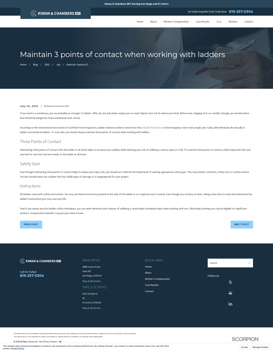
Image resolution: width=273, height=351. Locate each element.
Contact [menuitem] (249, 21)
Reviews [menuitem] (233, 21)
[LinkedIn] (230, 304)
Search (213, 262)
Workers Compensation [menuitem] (176, 21)
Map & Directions (91, 308)
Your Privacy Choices (48, 341)
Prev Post (31, 224)
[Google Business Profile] (230, 293)
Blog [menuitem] (219, 21)
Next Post (241, 224)
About (148, 272)
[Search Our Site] (249, 263)
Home (148, 266)
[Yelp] (230, 282)
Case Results (152, 285)
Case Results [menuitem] (202, 21)
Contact (149, 291)
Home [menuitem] (140, 21)
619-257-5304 (241, 11)
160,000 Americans (152, 127)
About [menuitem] (153, 21)
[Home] (55, 13)
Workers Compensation (157, 278)
